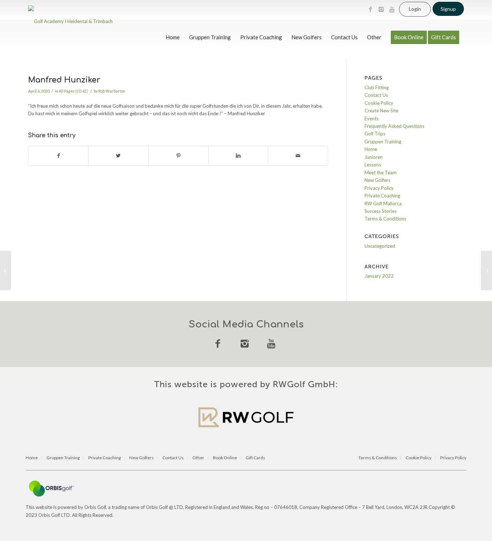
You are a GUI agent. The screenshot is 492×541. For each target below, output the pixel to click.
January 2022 (379, 276)
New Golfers (377, 180)
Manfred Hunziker (64, 80)
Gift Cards (255, 458)
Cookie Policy (378, 103)
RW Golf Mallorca (383, 203)
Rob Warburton (111, 91)
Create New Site (381, 110)
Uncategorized (379, 246)
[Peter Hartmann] (5, 270)
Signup (448, 9)
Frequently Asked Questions (394, 126)
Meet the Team (380, 172)
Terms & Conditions (385, 219)
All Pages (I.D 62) (73, 91)
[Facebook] (370, 9)
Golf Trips (374, 134)
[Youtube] (391, 9)
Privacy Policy (379, 188)
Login (415, 9)
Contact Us (376, 95)
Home (370, 149)
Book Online (225, 458)
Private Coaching (382, 195)
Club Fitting (376, 87)
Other (198, 458)
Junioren (373, 157)
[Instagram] (381, 9)
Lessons (372, 164)
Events (371, 118)
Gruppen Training (382, 141)
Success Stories (380, 211)
